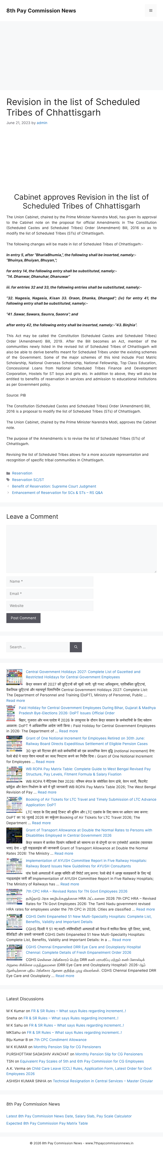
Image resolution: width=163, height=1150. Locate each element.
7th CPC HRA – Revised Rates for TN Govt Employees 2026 (77, 891)
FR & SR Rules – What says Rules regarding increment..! (78, 1011)
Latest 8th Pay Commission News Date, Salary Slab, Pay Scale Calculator (69, 1116)
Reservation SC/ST (28, 480)
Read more (15, 700)
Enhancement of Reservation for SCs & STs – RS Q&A (57, 493)
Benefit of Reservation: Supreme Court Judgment (54, 486)
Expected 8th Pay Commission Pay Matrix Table (47, 1123)
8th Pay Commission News (41, 10)
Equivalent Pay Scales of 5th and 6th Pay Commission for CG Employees (82, 1061)
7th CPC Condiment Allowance (60, 1040)
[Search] (76, 647)
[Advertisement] (81, 50)
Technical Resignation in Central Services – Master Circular (103, 1081)
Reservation (22, 473)
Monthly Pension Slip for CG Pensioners (67, 1047)
